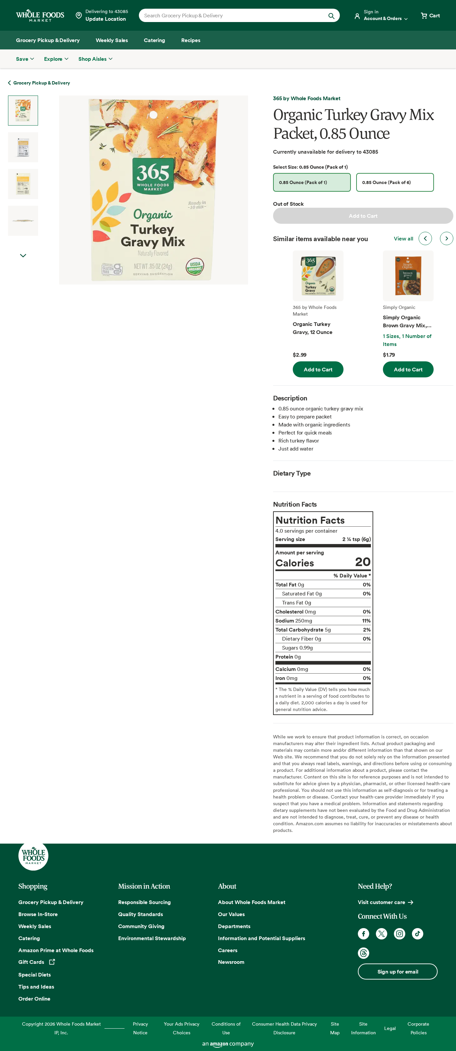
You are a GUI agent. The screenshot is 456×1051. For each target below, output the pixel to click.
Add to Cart (363, 215)
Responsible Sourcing (144, 902)
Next (23, 255)
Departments (234, 926)
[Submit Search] (331, 15)
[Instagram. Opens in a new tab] (399, 933)
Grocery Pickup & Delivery (50, 902)
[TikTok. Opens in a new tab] (417, 933)
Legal (390, 1028)
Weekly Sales (34, 926)
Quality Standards (140, 914)
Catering (29, 938)
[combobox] (229, 15)
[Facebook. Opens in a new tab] (363, 933)
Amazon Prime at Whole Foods (55, 950)
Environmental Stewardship (152, 938)
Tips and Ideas (36, 986)
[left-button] (425, 238)
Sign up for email (398, 971)
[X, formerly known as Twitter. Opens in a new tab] (381, 933)
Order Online (34, 998)
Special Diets (34, 974)
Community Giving (141, 926)
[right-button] (446, 238)
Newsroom (231, 962)
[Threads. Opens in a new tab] (363, 953)
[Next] (136, 190)
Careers (227, 950)
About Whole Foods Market (251, 902)
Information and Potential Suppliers (261, 938)
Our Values (231, 914)
